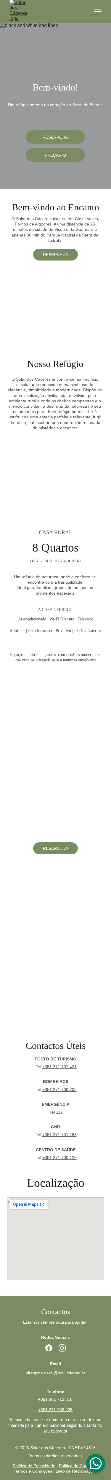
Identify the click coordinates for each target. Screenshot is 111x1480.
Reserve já (55, 137)
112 (59, 1112)
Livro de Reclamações (76, 1471)
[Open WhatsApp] (95, 1463)
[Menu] (98, 11)
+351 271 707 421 (59, 1066)
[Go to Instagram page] (62, 1348)
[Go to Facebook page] (48, 1348)
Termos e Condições (33, 1471)
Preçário (55, 155)
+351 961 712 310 (55, 1399)
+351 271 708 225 (55, 1409)
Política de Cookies (77, 1465)
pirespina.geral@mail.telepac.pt (55, 1373)
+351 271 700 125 (59, 1157)
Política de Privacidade (34, 1465)
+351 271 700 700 (59, 1089)
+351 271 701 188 (59, 1134)
